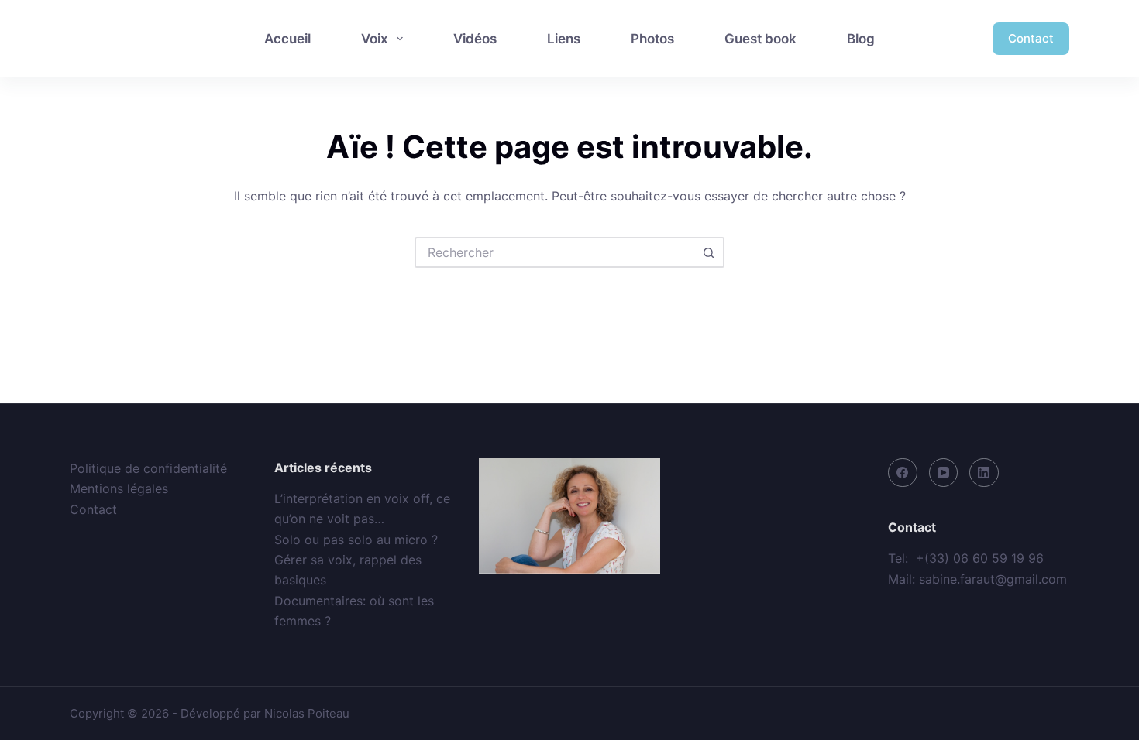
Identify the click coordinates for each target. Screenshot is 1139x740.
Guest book (760, 38)
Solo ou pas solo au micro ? (356, 539)
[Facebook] (902, 473)
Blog (861, 38)
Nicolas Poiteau (306, 713)
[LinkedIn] (984, 473)
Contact (1031, 38)
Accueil (287, 38)
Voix (374, 38)
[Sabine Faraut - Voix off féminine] (137, 38)
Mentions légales (119, 488)
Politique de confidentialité (148, 468)
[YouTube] (943, 473)
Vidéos (475, 38)
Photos (652, 38)
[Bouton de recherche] (708, 252)
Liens (563, 38)
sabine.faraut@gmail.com (993, 579)
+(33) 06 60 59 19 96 (980, 558)
